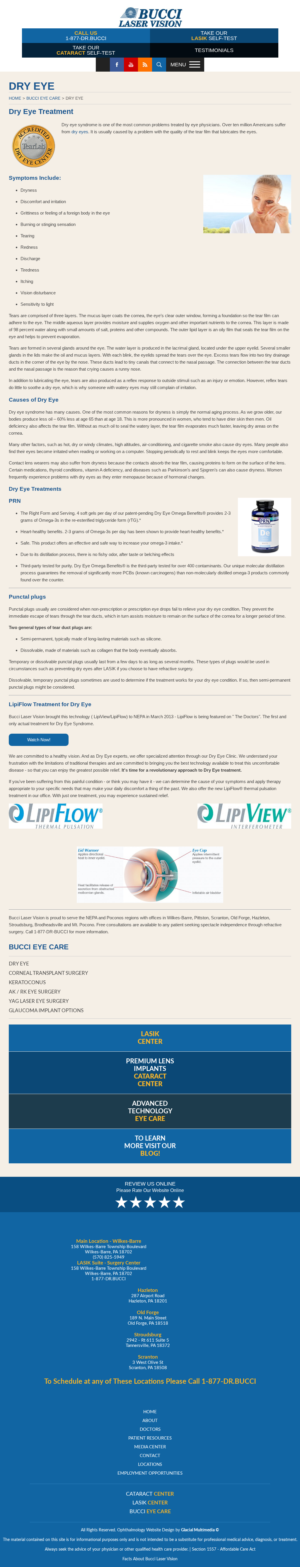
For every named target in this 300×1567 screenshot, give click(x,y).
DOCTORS (150, 1429)
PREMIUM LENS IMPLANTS (150, 1072)
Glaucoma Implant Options (46, 1010)
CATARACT (150, 1494)
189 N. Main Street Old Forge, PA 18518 (148, 1318)
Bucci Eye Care (43, 98)
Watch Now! (38, 739)
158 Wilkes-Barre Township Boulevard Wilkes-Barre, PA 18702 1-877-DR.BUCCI (108, 1270)
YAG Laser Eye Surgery (39, 1001)
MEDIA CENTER (150, 1447)
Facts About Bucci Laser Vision (150, 1559)
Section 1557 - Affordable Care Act (223, 1549)
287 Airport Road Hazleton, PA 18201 (148, 1295)
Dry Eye (74, 98)
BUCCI (150, 1511)
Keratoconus (27, 982)
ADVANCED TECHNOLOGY (150, 1111)
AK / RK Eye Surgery (35, 991)
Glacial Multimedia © (200, 1530)
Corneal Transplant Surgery (48, 973)
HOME (15, 98)
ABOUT (150, 1421)
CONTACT (150, 1456)
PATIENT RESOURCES (150, 1438)
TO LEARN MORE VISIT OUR (150, 1146)
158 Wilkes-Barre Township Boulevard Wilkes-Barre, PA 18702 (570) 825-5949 (108, 1249)
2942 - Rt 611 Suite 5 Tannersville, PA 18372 (148, 1340)
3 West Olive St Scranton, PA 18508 (148, 1362)
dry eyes (79, 131)
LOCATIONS (150, 1464)
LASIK (150, 1503)
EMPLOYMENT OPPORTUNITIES (150, 1473)
